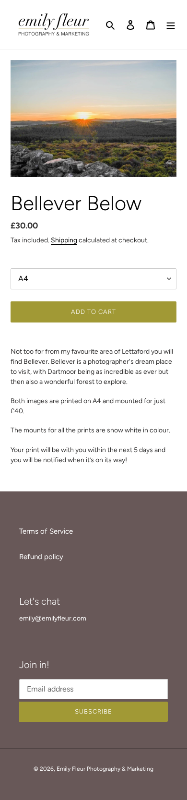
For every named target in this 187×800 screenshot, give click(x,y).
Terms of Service (46, 531)
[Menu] (171, 24)
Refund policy (41, 556)
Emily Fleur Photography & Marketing (105, 768)
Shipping (64, 240)
